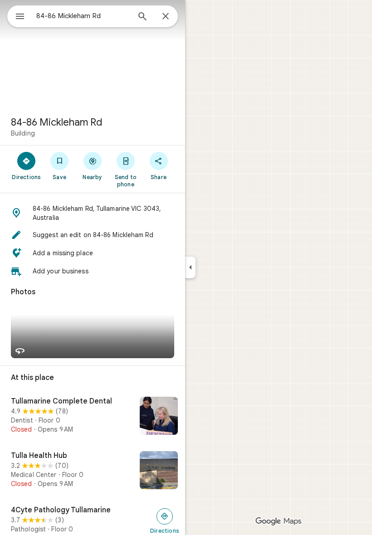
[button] (92, 213)
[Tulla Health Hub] (92, 471)
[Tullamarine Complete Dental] (92, 416)
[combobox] (83, 15)
